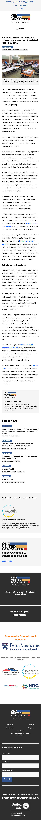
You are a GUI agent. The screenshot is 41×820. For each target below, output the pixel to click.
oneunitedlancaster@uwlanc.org (20, 733)
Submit (7, 779)
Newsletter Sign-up (20, 5)
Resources (10, 728)
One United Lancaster (11, 50)
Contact (20, 731)
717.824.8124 (20, 735)
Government (7, 47)
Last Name (5, 762)
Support (31, 728)
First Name (6, 754)
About (31, 725)
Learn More (8, 561)
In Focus (10, 725)
